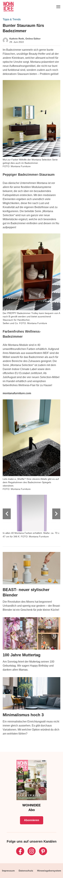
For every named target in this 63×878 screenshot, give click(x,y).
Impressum (8, 870)
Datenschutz (26, 870)
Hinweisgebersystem (49, 870)
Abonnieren (31, 820)
